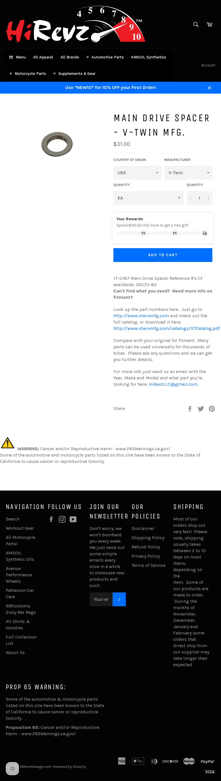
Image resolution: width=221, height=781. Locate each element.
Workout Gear (20, 528)
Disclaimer (143, 528)
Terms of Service (148, 565)
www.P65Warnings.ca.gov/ (48, 733)
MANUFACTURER (177, 160)
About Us (15, 652)
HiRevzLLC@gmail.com (173, 384)
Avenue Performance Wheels (19, 575)
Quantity (194, 185)
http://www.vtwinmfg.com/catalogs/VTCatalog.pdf (166, 328)
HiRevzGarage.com (36, 766)
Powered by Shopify (69, 766)
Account (208, 65)
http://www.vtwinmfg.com (141, 315)
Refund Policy (146, 547)
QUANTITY (121, 185)
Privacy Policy (146, 556)
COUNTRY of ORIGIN (129, 160)
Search (13, 519)
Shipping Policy (148, 537)
